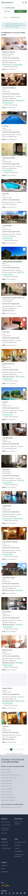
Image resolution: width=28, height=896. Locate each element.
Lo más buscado (6, 848)
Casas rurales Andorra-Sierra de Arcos (11, 807)
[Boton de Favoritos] (24, 39)
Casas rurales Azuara (6, 791)
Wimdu (3, 868)
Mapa (21, 11)
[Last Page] (22, 749)
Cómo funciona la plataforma (19, 855)
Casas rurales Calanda (7, 789)
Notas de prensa (6, 825)
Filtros (8, 11)
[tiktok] (13, 894)
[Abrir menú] (26, 2)
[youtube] (17, 894)
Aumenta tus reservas (18, 823)
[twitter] (10, 894)
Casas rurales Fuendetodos (8, 800)
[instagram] (6, 894)
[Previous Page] (8, 749)
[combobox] (14, 7)
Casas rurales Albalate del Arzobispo (10, 775)
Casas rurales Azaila (6, 772)
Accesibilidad (18, 851)
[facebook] (2, 894)
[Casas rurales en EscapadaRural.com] (7, 2)
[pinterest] (21, 894)
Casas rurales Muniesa (7, 794)
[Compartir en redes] (23, 2)
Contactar (4, 833)
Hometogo (4, 865)
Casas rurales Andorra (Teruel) (9, 777)
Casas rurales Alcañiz (6, 783)
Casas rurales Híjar (6, 769)
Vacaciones (4, 845)
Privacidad (18, 845)
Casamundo (4, 871)
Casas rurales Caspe (6, 786)
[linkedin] (25, 894)
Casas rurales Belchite (6, 780)
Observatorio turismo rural (5, 829)
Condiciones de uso (20, 842)
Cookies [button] (17, 848)
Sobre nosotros (5, 822)
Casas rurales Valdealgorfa (8, 797)
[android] (14, 885)
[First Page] (6, 749)
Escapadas (4, 842)
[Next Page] (19, 749)
